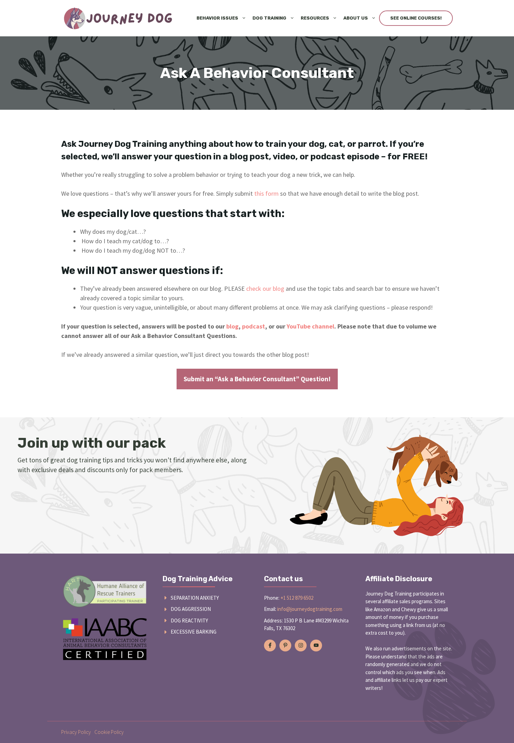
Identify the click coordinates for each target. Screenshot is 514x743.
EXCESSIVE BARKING (193, 631)
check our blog (265, 288)
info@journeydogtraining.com (309, 609)
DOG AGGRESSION (191, 609)
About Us (355, 18)
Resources (315, 18)
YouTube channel (310, 326)
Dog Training (269, 18)
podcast (253, 326)
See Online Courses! (416, 18)
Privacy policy (76, 732)
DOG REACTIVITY (189, 620)
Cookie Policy (109, 732)
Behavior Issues (217, 18)
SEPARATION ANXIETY (195, 597)
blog (232, 326)
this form (266, 193)
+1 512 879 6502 (296, 597)
